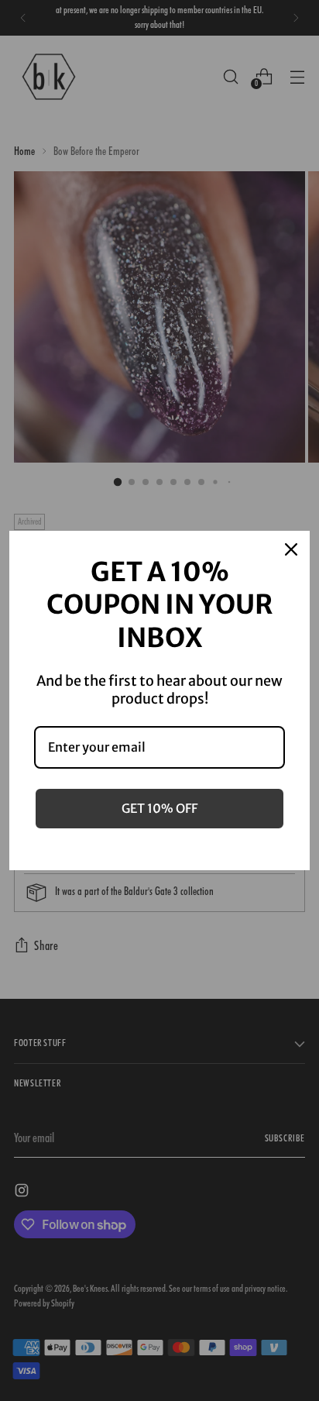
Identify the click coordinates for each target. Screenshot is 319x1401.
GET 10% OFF (159, 808)
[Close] (291, 549)
